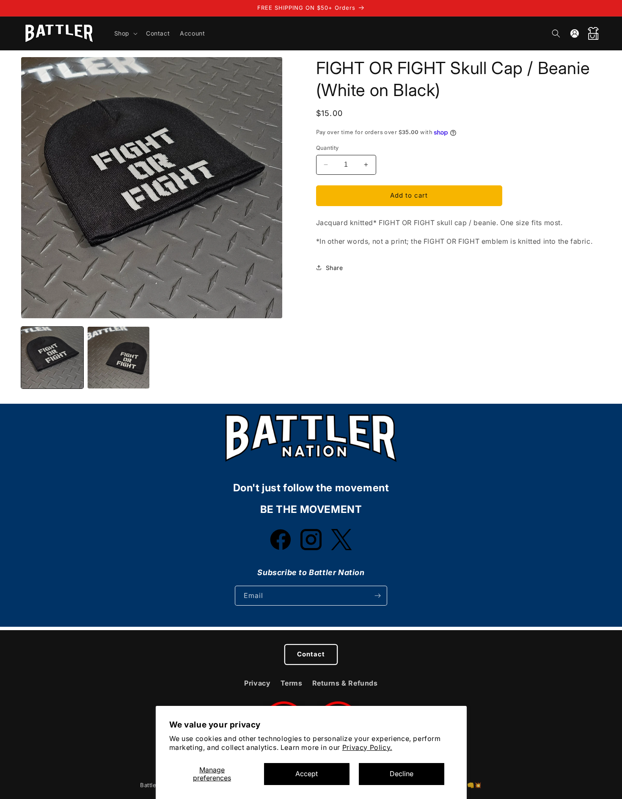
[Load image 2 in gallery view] (119, 358)
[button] (125, 33)
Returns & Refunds (345, 683)
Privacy (257, 683)
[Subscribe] (377, 596)
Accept (306, 773)
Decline (401, 773)
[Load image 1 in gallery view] (52, 358)
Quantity (327, 147)
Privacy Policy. (367, 747)
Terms (292, 683)
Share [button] (334, 267)
